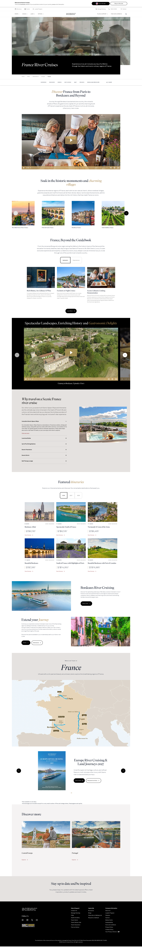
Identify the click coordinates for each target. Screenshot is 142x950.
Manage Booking (102, 9)
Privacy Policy (109, 927)
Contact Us (74, 910)
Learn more (85, 603)
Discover (52, 82)
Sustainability (109, 922)
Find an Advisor (75, 927)
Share (110, 82)
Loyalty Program (38, 9)
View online (76, 780)
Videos (60, 82)
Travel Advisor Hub (76, 922)
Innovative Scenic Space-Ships (30, 421)
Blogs (89, 913)
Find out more (25, 433)
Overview (43, 82)
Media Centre (109, 920)
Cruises (82, 82)
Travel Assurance (75, 925)
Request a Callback (93, 917)
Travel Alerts (74, 920)
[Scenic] (71, 13)
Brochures (19, 9)
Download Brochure (93, 82)
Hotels (24, 642)
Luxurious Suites (26, 438)
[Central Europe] (46, 834)
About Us (107, 910)
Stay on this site (118, 3)
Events (28, 9)
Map (75, 82)
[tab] (65, 260)
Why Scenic (67, 82)
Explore (24, 860)
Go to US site (102, 3)
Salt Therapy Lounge (27, 461)
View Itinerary (28, 535)
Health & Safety (75, 917)
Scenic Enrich (25, 455)
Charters (107, 915)
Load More (70, 311)
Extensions (36, 642)
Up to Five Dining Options (28, 444)
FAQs (72, 915)
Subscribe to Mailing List (95, 915)
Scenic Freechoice (27, 449)
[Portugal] (96, 834)
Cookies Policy (109, 929)
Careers (107, 917)
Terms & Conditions (110, 925)
